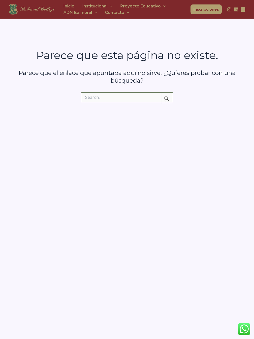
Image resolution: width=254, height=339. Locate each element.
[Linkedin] (236, 9)
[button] (109, 6)
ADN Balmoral (78, 12)
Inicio (69, 6)
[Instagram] (229, 9)
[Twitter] (243, 9)
